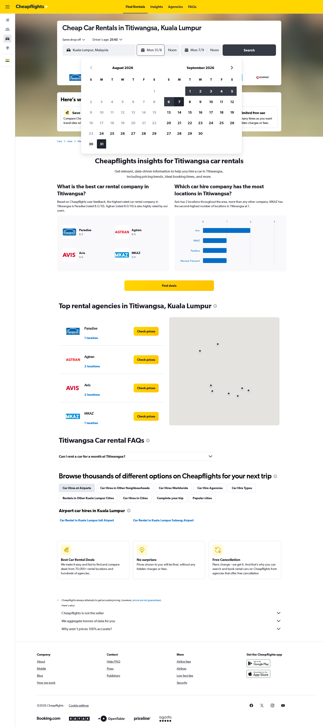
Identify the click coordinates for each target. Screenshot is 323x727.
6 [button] (133, 102)
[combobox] (74, 39)
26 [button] (122, 133)
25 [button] (112, 133)
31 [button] (101, 144)
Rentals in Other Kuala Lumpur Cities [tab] (88, 498)
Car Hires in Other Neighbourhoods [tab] (125, 488)
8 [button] (154, 102)
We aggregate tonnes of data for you (88, 621)
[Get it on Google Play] (258, 663)
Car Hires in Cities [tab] (135, 498)
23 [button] (91, 133)
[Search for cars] (7, 38)
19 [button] (123, 123)
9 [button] (91, 112)
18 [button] (112, 123)
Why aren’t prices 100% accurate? (87, 629)
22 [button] (154, 123)
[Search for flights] (7, 20)
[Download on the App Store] (258, 674)
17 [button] (101, 123)
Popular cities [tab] (202, 498)
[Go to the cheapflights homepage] (32, 7)
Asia (69, 141)
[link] (169, 285)
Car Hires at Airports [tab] (77, 488)
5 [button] (123, 102)
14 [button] (144, 112)
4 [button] (112, 102)
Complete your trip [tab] (170, 498)
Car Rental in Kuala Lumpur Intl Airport (87, 520)
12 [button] (123, 112)
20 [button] (133, 123)
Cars (59, 141)
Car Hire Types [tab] (242, 488)
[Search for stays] (7, 29)
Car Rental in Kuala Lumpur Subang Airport (163, 520)
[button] (7, 7)
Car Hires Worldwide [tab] (173, 488)
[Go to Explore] (7, 48)
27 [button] (133, 133)
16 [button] (91, 123)
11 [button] (112, 112)
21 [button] (144, 123)
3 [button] (101, 102)
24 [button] (101, 133)
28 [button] (144, 133)
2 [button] (91, 102)
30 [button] (91, 144)
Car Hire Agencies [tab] (210, 488)
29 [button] (154, 133)
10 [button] (101, 112)
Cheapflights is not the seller (83, 613)
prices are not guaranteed (146, 600)
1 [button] (154, 91)
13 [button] (133, 112)
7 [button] (144, 102)
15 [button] (154, 112)
